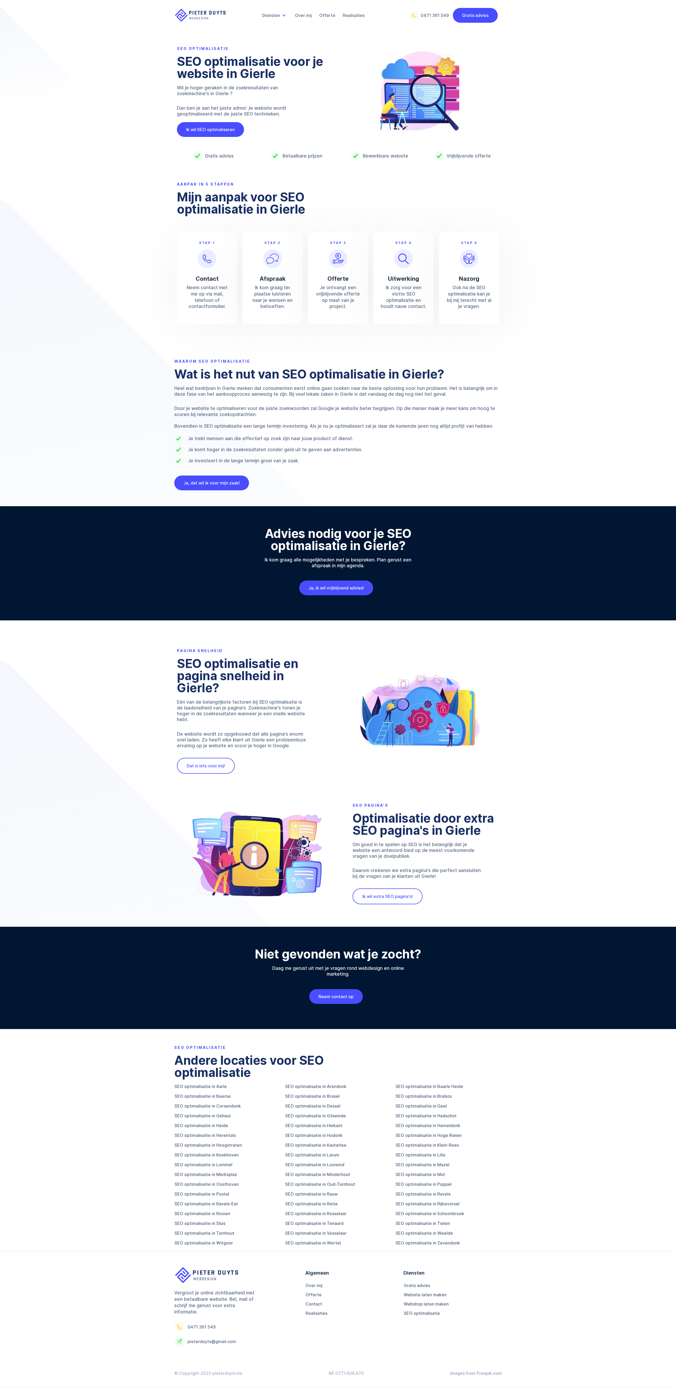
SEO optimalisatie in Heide (201, 1125)
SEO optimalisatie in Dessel (312, 1106)
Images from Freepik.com (476, 1373)
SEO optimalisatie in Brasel (312, 1096)
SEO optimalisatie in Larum (312, 1155)
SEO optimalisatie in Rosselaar (315, 1213)
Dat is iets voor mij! (206, 765)
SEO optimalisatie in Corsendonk (208, 1106)
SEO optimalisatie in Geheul (203, 1115)
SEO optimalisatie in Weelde (424, 1233)
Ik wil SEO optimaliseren (210, 129)
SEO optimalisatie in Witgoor (204, 1243)
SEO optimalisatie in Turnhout (204, 1233)
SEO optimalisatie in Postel (202, 1194)
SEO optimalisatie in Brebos (424, 1096)
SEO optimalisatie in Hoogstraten (208, 1145)
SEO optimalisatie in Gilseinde (315, 1115)
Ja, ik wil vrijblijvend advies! (336, 588)
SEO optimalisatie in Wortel (313, 1243)
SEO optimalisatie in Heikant (313, 1125)
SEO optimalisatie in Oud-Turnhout (320, 1184)
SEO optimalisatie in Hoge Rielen (429, 1135)
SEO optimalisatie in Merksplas (206, 1174)
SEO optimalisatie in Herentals (205, 1135)
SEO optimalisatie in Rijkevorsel (427, 1203)
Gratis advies (475, 15)
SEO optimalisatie (422, 1313)
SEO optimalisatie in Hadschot (426, 1115)
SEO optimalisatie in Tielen (423, 1223)
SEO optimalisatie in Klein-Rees (427, 1145)
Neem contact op (336, 996)
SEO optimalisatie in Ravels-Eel (206, 1203)
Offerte (314, 1294)
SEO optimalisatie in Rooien (202, 1213)
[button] (275, 15)
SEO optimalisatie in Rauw (311, 1194)
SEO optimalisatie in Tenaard (314, 1223)
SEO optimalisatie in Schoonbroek (430, 1213)
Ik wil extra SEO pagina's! (387, 896)
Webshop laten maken (426, 1304)
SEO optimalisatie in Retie (311, 1203)
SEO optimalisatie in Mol (420, 1174)
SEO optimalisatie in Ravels (423, 1194)
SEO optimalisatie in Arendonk (315, 1086)
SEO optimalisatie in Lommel (203, 1164)
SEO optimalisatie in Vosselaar (315, 1233)
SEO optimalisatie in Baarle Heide (429, 1086)
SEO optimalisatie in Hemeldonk (428, 1125)
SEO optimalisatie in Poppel (424, 1184)
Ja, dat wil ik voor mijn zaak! (212, 483)
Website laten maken (425, 1294)
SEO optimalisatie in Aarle (201, 1086)
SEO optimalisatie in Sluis (200, 1223)
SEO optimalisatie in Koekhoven (207, 1155)
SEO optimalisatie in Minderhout (317, 1174)
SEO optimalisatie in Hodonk (313, 1135)
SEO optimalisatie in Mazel (422, 1164)
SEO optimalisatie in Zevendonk (428, 1243)
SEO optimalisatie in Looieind (314, 1164)
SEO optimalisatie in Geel (421, 1106)
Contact (314, 1304)
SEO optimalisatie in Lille (420, 1155)
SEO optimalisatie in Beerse (203, 1096)
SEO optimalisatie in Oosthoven (207, 1184)
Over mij (314, 1285)
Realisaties (316, 1313)
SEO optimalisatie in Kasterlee (315, 1145)
